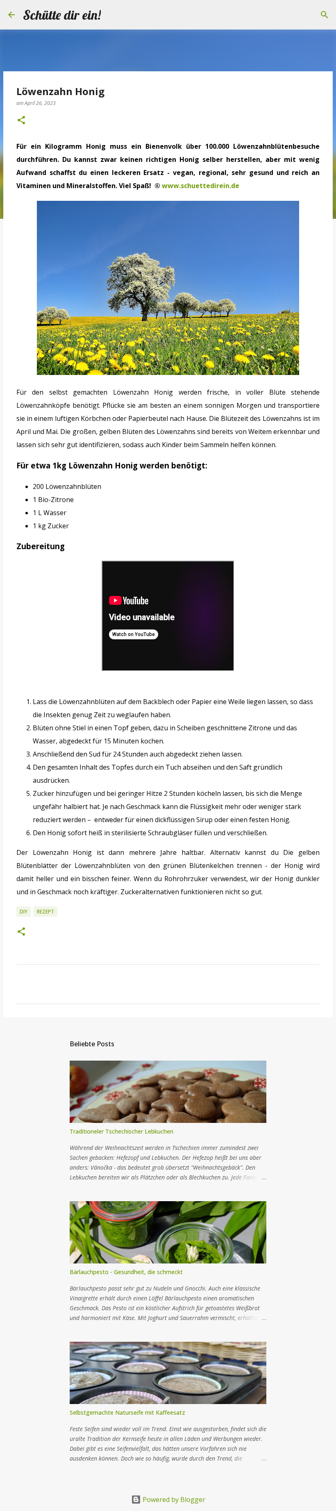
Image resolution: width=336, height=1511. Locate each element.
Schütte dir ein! (62, 15)
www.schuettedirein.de (200, 185)
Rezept (45, 911)
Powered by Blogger (173, 1499)
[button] (21, 120)
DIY (23, 911)
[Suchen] (112, 15)
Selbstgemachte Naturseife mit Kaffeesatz (127, 1412)
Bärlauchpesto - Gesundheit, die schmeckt (126, 1272)
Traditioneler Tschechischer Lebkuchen (121, 1131)
